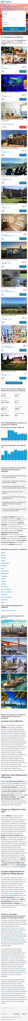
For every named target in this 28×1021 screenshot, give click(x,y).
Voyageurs (5, 22)
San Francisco (4, 586)
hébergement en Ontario (8, 959)
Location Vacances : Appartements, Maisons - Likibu (6, 1)
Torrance (3, 602)
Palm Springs (4, 576)
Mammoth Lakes (5, 571)
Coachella (3, 555)
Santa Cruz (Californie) (6, 597)
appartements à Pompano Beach (10, 928)
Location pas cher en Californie (8, 610)
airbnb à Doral (19, 972)
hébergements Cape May (16, 934)
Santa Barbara (4, 594)
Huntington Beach (5, 563)
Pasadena (3, 581)
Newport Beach (4, 573)
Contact (13, 1019)
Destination (5, 11)
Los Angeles (4, 565)
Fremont (3, 560)
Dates (4, 17)
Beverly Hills (4, 781)
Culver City (3, 558)
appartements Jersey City (10, 997)
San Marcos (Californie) (6, 592)
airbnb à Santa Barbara (12, 942)
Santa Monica (4, 599)
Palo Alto (3, 578)
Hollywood (22, 867)
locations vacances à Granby (17, 968)
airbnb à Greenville (15, 964)
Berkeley (3, 552)
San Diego (3, 584)
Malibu (2, 568)
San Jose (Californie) (6, 589)
